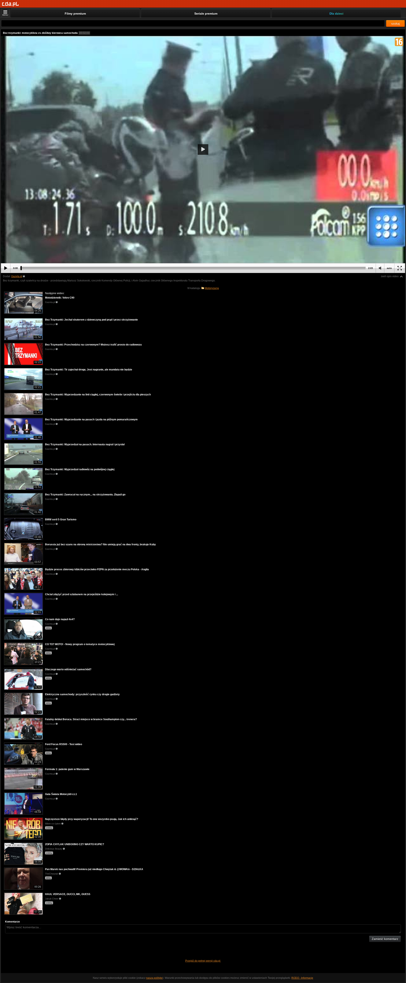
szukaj (395, 23)
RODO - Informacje (302, 977)
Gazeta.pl (16, 276)
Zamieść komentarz (385, 938)
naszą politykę (154, 977)
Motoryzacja (212, 288)
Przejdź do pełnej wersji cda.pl (203, 960)
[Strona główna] (10, 4)
